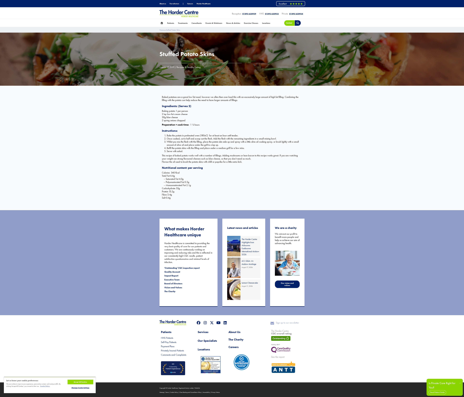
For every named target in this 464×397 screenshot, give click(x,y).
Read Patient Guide (437, 392)
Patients (166, 332)
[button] (198, 322)
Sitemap (162, 392)
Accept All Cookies (80, 382)
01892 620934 (296, 14)
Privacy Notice (215, 392)
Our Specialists (207, 341)
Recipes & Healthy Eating (189, 67)
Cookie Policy (174, 392)
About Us (234, 332)
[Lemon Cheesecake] (243, 289)
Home (162, 30)
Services (203, 332)
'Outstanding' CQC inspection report (182, 268)
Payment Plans (167, 346)
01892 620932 (272, 14)
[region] (50, 385)
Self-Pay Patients (168, 342)
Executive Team (172, 279)
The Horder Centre (281, 332)
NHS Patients (167, 337)
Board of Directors (173, 283)
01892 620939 (249, 14)
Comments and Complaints (173, 354)
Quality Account (172, 271)
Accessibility (206, 392)
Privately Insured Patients (172, 350)
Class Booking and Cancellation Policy (190, 392)
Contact (289, 23)
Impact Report (171, 275)
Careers (233, 347)
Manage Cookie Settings (80, 388)
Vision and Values (173, 287)
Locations (204, 349)
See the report (277, 356)
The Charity (169, 291)
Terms (167, 392)
